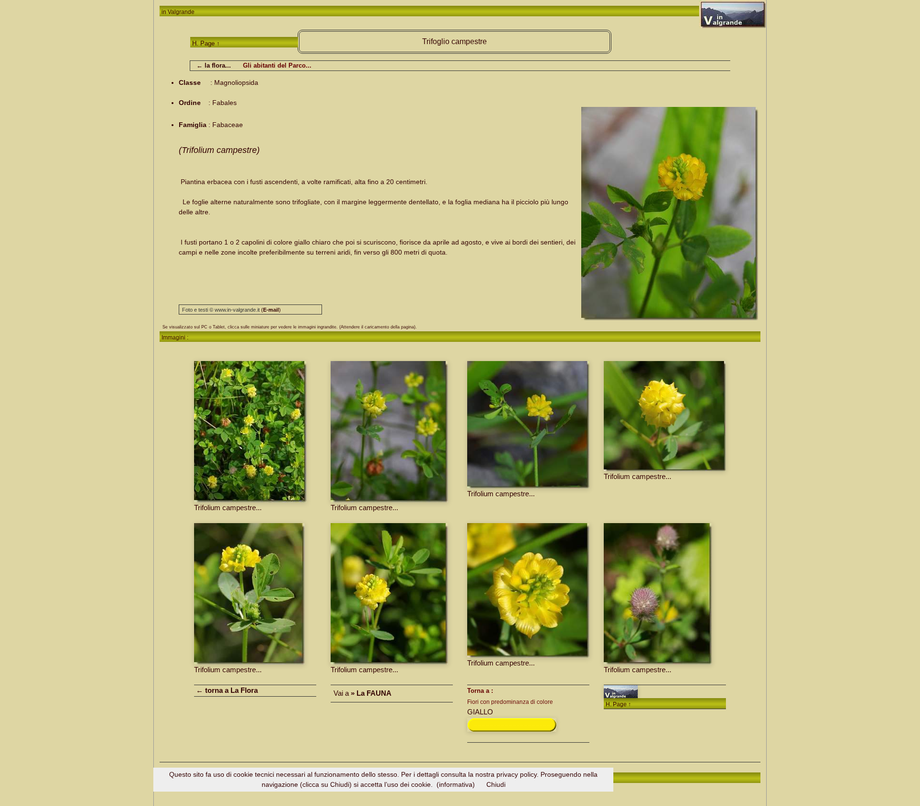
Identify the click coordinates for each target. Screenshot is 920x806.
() (271, 310)
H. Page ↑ (206, 43)
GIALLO (480, 712)
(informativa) (456, 784)
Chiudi (496, 784)
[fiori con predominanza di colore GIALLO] (511, 724)
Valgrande (181, 12)
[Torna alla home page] (621, 691)
